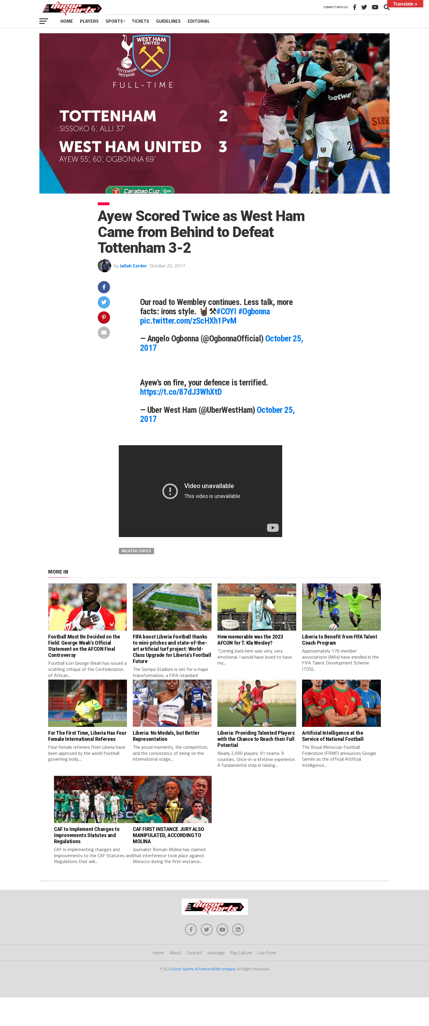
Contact (194, 952)
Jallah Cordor (133, 265)
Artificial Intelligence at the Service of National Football (332, 735)
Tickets (140, 20)
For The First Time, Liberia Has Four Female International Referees (87, 735)
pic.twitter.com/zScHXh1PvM (188, 321)
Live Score (267, 952)
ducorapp (216, 952)
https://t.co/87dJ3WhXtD (181, 392)
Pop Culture (241, 952)
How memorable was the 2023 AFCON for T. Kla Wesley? (250, 639)
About (175, 952)
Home (66, 20)
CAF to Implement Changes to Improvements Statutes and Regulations (87, 835)
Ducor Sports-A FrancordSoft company (203, 969)
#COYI (226, 311)
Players (89, 20)
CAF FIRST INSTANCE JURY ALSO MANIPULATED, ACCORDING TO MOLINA (168, 835)
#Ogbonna (254, 311)
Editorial (199, 20)
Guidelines (168, 20)
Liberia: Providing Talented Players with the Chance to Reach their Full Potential (256, 738)
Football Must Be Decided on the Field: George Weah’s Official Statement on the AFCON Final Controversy (84, 645)
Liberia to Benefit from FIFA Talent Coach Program (339, 639)
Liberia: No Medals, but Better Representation (166, 735)
